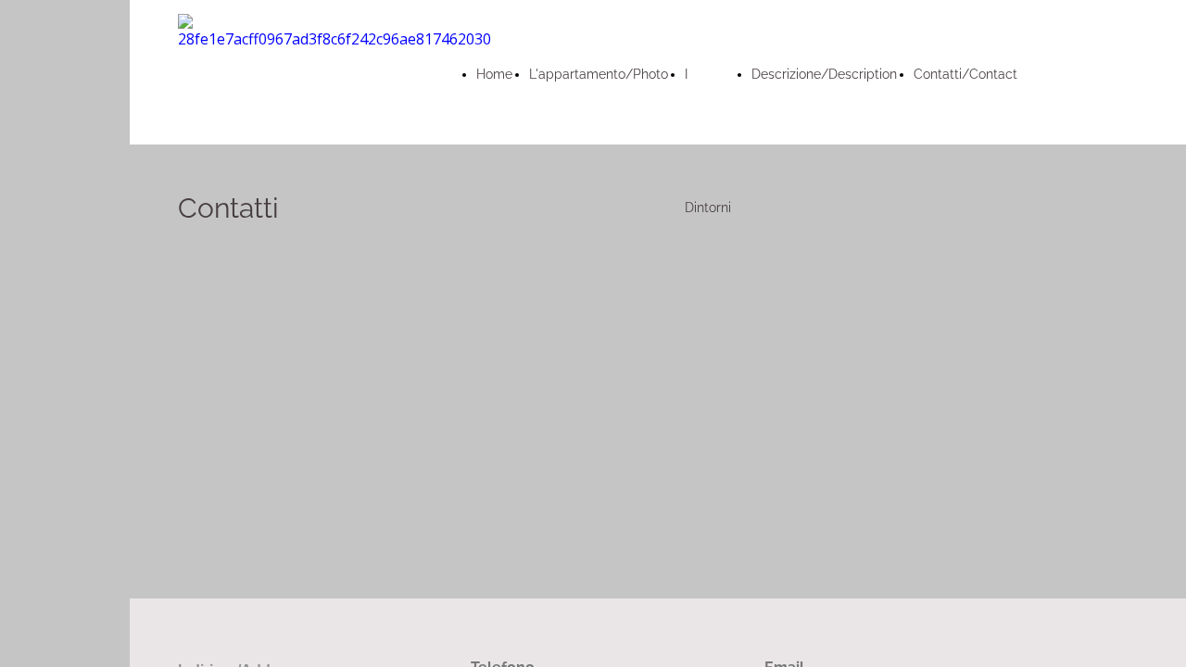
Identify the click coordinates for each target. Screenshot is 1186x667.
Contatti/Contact (965, 74)
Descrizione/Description (824, 74)
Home (494, 74)
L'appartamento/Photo (598, 74)
